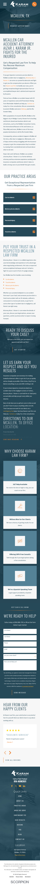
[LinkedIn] (24, 786)
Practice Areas (20, 805)
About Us (20, 801)
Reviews (20, 825)
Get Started (20, 350)
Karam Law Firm (11, 86)
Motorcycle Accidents (12, 285)
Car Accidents (10, 279)
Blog (20, 834)
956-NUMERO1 (20, 781)
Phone (6, 643)
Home (20, 796)
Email (5, 649)
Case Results (20, 820)
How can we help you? (10, 662)
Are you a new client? (10, 655)
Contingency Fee (20, 815)
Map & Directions (20, 855)
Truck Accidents (10, 282)
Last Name (7, 636)
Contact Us (20, 839)
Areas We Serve (20, 810)
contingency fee (8, 411)
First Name (7, 630)
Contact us (30, 103)
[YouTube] (20, 786)
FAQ (20, 829)
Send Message (20, 692)
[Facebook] (12, 786)
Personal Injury (10, 288)
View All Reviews (13, 760)
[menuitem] (11, 876)
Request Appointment (20, 26)
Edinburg (24, 109)
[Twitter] (16, 786)
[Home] (19, 4)
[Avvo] (28, 786)
